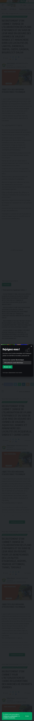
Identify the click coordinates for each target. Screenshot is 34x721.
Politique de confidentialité (10, 716)
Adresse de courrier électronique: (13, 360)
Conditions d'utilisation (9, 717)
